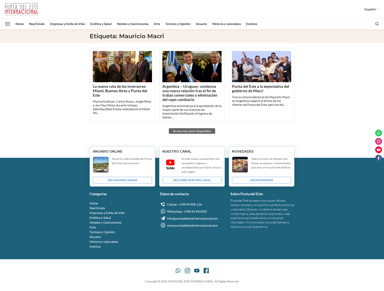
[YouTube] (197, 270)
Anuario (201, 24)
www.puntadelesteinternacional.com (192, 225)
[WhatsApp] (178, 270)
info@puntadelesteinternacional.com (192, 218)
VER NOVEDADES (261, 180)
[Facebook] (206, 270)
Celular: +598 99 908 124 (184, 204)
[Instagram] (187, 270)
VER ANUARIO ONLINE (122, 180)
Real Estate (37, 24)
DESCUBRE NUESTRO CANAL (192, 180)
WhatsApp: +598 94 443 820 (187, 211)
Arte (157, 24)
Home (20, 24)
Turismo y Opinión (177, 24)
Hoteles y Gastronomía (132, 24)
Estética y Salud (101, 24)
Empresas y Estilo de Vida (67, 24)
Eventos (251, 24)
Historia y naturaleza (226, 24)
